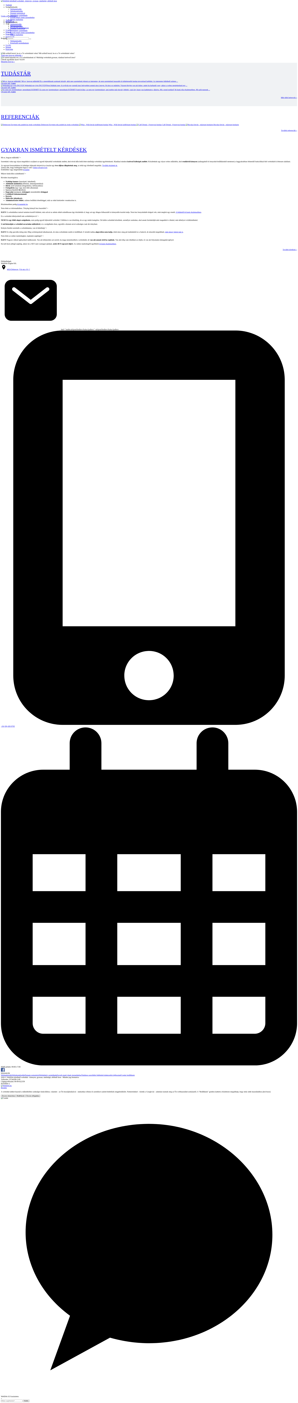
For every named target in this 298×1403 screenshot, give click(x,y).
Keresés (4, 38)
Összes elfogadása (32, 1096)
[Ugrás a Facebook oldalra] (3, 1071)
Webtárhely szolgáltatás (18, 15)
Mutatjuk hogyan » (8, 62)
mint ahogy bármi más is (174, 232)
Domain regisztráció (17, 13)
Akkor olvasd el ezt (40, 168)
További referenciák (289, 130)
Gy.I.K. (8, 30)
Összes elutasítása (8, 1096)
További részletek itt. (109, 165)
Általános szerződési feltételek (92, 1075)
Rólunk (8, 32)
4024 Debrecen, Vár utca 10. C (18, 269)
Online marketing (16, 20)
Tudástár (9, 5)
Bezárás (4, 1088)
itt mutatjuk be (22, 204)
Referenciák (10, 22)
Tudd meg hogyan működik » (12, 55)
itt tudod (26, 170)
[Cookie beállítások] (149, 1098)
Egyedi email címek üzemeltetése (22, 17)
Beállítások (20, 1096)
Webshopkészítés (16, 11)
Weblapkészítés (16, 9)
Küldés (26, 1401)
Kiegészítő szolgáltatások (19, 28)
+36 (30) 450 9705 (8, 726)
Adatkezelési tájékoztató (112, 1075)
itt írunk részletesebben (107, 244)
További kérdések (290, 250)
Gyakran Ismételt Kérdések (44, 150)
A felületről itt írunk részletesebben (188, 212)
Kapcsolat (9, 34)
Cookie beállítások (128, 1075)
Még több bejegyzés (289, 98)
